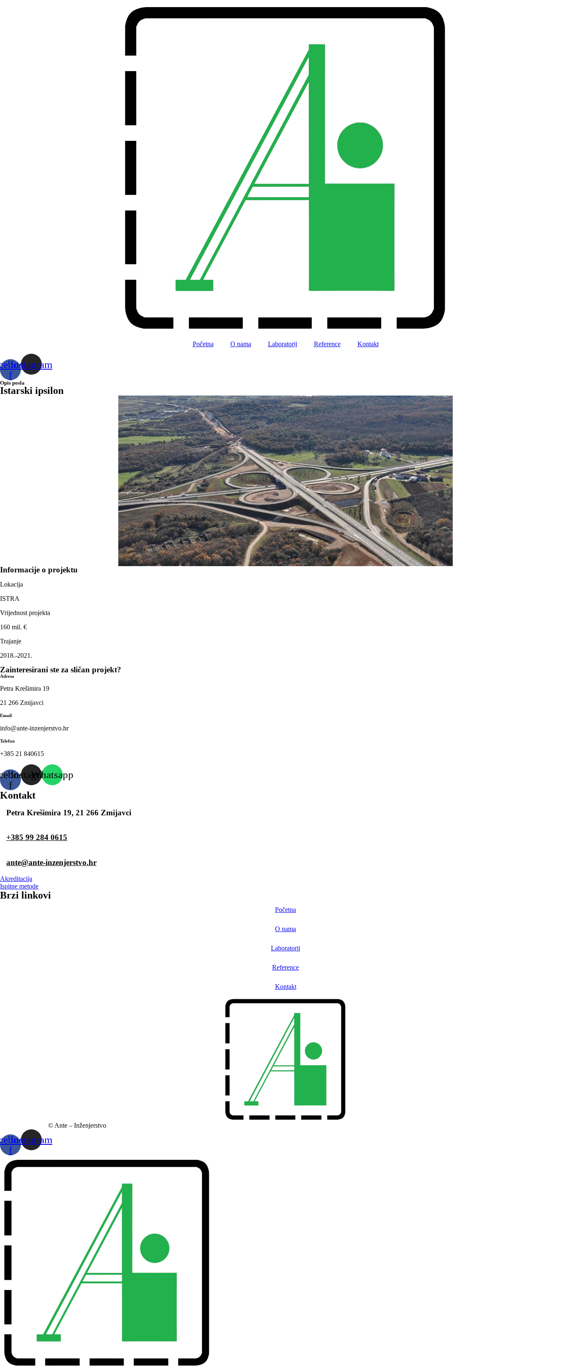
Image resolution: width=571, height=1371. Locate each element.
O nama (240, 343)
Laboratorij (282, 343)
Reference (327, 343)
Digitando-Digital (23, 1125)
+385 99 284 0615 (36, 837)
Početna (203, 343)
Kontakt (368, 343)
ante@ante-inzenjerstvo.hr (51, 862)
